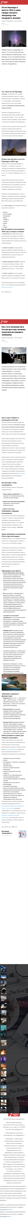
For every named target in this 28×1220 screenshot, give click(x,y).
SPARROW (10, 1209)
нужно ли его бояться (7, 287)
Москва (3, 23)
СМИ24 (9, 1216)
